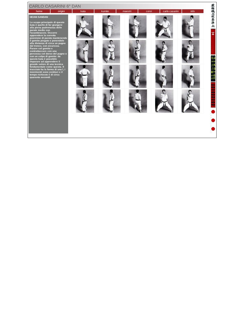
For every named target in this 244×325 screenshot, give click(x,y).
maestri (127, 11)
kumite (105, 11)
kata (83, 11)
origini (61, 11)
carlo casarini (170, 11)
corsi (149, 11)
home (39, 11)
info (193, 11)
